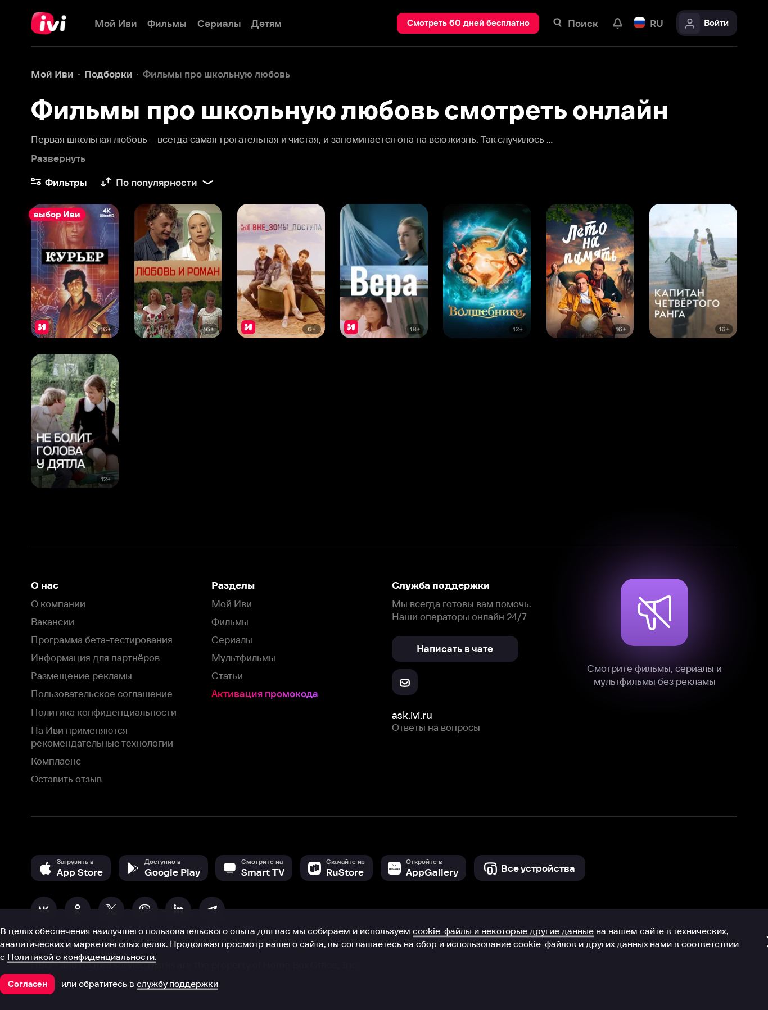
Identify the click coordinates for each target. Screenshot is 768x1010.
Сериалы (231, 639)
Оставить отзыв (66, 779)
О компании (58, 603)
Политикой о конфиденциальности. (81, 957)
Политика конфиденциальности (104, 712)
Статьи (227, 675)
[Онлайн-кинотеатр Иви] (52, 23)
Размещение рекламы (81, 675)
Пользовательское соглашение (102, 693)
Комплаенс (56, 761)
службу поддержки (177, 984)
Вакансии (52, 621)
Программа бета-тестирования (102, 639)
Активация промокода (264, 693)
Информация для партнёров (95, 657)
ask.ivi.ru (412, 715)
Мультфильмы (243, 657)
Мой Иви (231, 603)
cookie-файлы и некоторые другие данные (503, 931)
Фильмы (230, 621)
